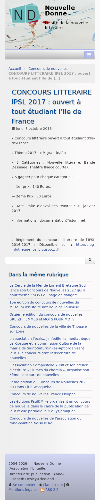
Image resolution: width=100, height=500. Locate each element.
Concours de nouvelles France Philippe (42, 394)
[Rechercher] (90, 260)
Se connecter (24, 485)
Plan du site (52, 485)
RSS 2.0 (51, 490)
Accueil (14, 69)
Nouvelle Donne (60, 10)
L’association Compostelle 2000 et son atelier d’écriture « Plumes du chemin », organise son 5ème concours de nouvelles (49, 370)
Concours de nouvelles (47, 69)
